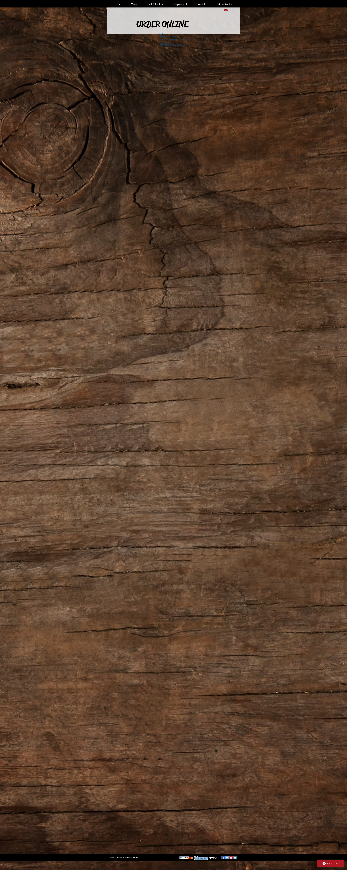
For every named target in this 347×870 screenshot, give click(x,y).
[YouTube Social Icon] (231, 857)
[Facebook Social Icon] (223, 857)
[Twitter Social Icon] (227, 857)
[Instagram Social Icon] (235, 857)
